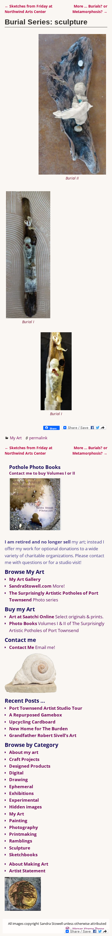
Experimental (24, 800)
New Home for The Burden (38, 729)
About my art (23, 752)
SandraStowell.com (30, 586)
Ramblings (20, 841)
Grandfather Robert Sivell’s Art (42, 735)
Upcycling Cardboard (32, 722)
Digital (16, 773)
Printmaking (23, 834)
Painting (18, 821)
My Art (16, 437)
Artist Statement (27, 871)
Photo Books (23, 623)
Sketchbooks (23, 855)
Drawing (18, 779)
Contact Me (21, 647)
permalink (38, 437)
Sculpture (19, 848)
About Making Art (28, 864)
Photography (23, 827)
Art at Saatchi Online (31, 617)
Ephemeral (21, 786)
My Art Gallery (25, 579)
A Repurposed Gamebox (35, 715)
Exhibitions (21, 793)
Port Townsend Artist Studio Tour (45, 708)
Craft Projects (24, 759)
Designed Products (29, 766)
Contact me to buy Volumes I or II (42, 473)
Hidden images (25, 807)
